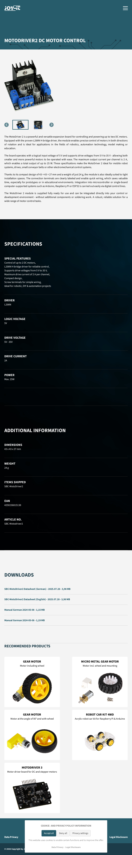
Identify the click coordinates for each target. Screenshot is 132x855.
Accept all (49, 833)
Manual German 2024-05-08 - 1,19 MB (24, 620)
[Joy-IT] (12, 8)
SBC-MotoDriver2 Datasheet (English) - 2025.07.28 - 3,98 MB (37, 599)
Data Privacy (11, 837)
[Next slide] (51, 125)
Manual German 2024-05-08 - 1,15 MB (24, 610)
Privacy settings (80, 833)
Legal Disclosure (118, 837)
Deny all (63, 833)
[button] (20, 125)
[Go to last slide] (6, 125)
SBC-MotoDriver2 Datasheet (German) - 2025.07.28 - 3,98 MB (37, 589)
